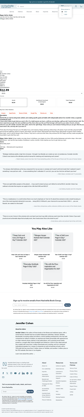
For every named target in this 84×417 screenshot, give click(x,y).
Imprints (45, 12)
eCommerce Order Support (61, 377)
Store (37, 12)
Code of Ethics (74, 377)
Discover (29, 12)
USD (65, 12)
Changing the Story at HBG (47, 385)
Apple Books (12, 113)
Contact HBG (59, 388)
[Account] (76, 6)
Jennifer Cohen (6, 74)
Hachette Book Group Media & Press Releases (46, 395)
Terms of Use (73, 368)
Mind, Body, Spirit (5, 143)
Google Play (34, 113)
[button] (42, 72)
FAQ (57, 391)
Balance (2, 84)
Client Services (60, 369)
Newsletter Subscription (45, 375)
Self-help (2, 147)
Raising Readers (60, 397)
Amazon (3, 113)
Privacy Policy (73, 371)
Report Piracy (73, 386)
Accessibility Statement (45, 389)
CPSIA (71, 392)
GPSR (71, 395)
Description (3, 115)
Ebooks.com (43, 113)
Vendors (58, 394)
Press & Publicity (46, 400)
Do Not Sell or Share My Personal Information (75, 381)
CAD (65, 14)
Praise (2, 148)
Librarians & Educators (59, 372)
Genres (12, 12)
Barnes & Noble (23, 113)
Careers (58, 385)
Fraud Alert (73, 389)
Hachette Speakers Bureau (61, 382)
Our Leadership (46, 369)
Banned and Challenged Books (47, 380)
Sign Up (67, 305)
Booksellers (59, 400)
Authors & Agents (60, 366)
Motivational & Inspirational (15, 147)
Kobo (51, 113)
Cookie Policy (73, 374)
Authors (20, 12)
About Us (55, 12)
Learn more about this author (24, 354)
